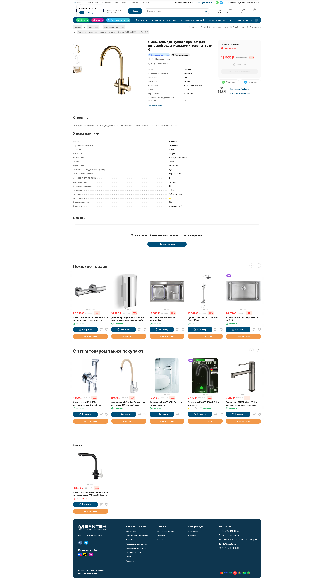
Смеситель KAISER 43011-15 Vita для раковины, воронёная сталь (242, 403)
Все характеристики (157, 105)
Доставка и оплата (110, 2)
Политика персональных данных (91, 570)
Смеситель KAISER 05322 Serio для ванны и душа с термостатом (90, 318)
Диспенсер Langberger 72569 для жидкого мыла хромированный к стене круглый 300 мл (127, 319)
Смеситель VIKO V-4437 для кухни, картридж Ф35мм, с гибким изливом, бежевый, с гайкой (128, 403)
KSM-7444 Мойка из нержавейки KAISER (242, 318)
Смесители (141, 20)
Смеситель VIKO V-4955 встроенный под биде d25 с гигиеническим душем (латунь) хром (88, 403)
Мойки (128, 557)
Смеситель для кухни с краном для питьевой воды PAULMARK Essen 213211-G (113, 32)
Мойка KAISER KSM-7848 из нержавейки (163, 318)
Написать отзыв (167, 244)
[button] (256, 20)
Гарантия (125, 2)
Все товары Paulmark (239, 89)
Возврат (135, 2)
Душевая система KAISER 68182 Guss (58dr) (203, 318)
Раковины (130, 561)
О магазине (93, 2)
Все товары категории (240, 93)
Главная (77, 27)
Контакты (145, 2)
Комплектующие (244, 20)
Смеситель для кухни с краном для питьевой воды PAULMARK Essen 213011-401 (90, 493)
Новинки (129, 539)
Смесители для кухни (114, 27)
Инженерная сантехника (164, 20)
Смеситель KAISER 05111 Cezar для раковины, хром (167, 403)
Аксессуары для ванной (192, 20)
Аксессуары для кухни (220, 20)
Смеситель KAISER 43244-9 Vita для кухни (203, 403)
